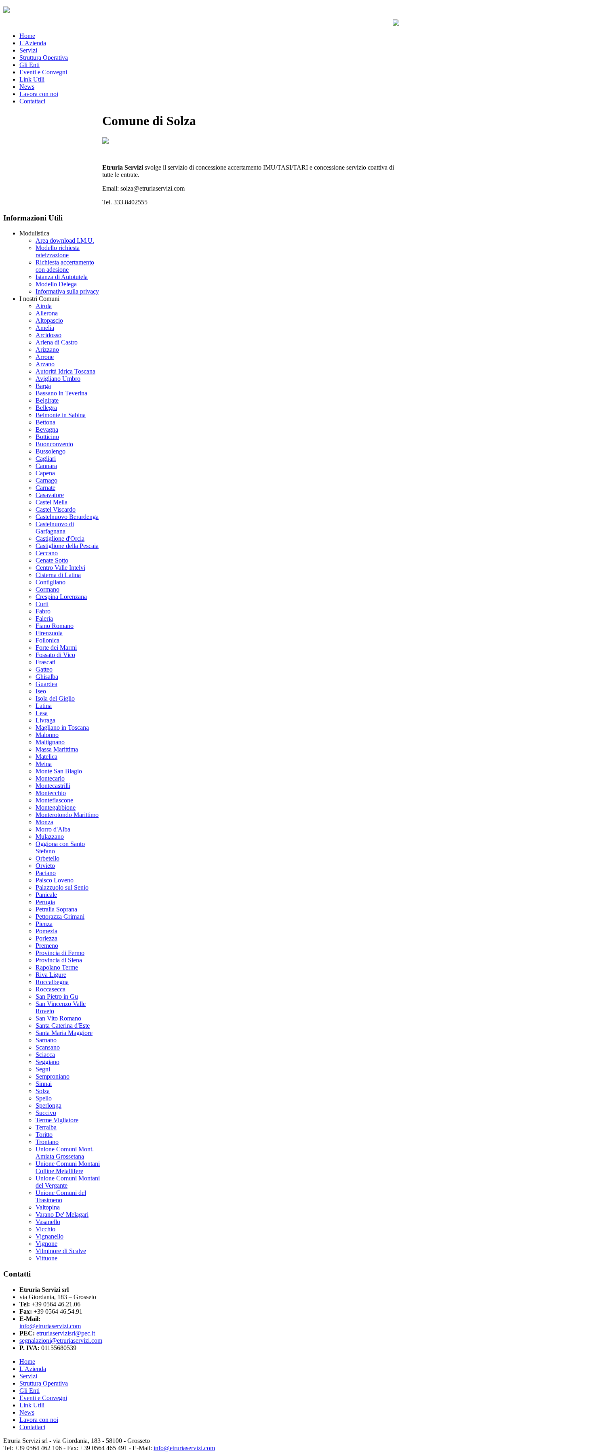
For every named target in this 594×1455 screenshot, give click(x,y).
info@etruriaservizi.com (184, 1448)
